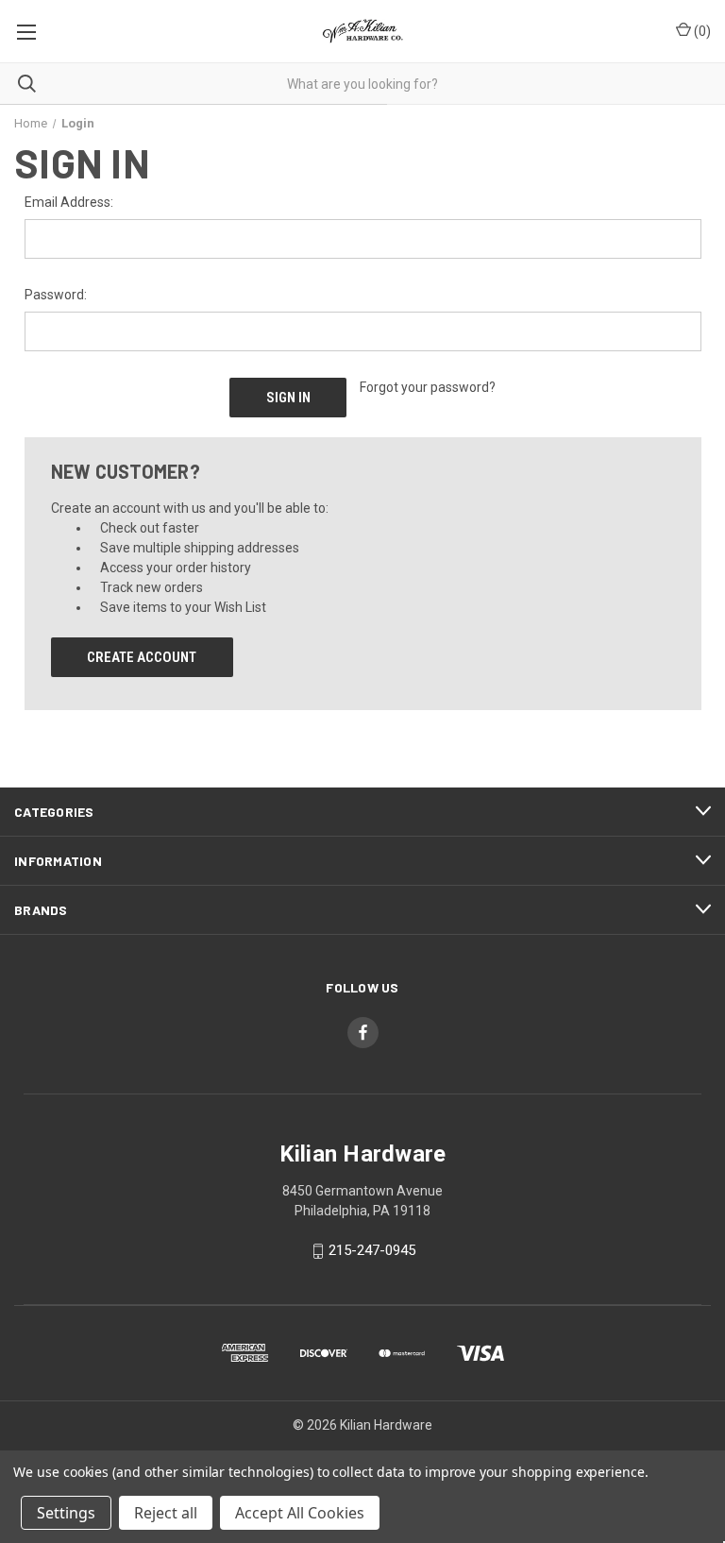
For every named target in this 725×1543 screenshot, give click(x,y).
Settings (66, 1512)
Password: (56, 294)
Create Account (141, 657)
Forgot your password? (428, 387)
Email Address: (69, 202)
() (701, 31)
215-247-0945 (372, 1251)
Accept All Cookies (299, 1512)
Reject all (165, 1512)
